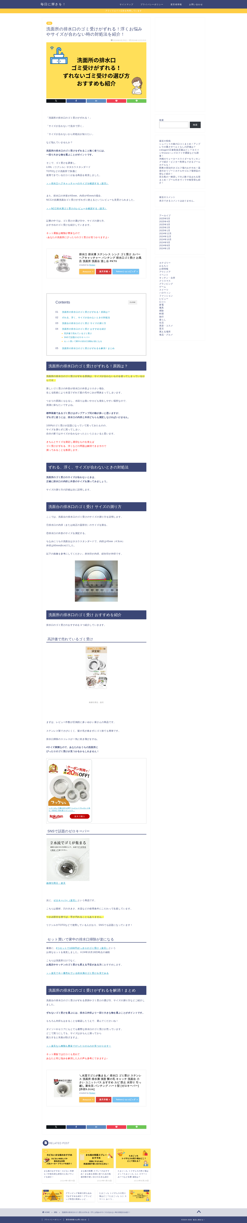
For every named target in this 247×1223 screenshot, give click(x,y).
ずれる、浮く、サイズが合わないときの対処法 (86, 317)
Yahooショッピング (126, 271)
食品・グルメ (166, 334)
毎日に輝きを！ (53, 4)
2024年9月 (164, 242)
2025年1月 (164, 230)
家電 (161, 304)
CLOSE (133, 302)
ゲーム (162, 287)
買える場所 (165, 331)
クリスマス (165, 281)
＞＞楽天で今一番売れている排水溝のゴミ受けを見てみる (77, 973)
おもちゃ (163, 266)
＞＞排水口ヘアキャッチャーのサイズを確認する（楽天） (77, 183)
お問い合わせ (196, 4)
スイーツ (163, 290)
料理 (161, 313)
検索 (161, 120)
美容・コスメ (166, 325)
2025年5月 (164, 218)
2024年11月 (165, 236)
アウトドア (165, 272)
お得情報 (163, 269)
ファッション (166, 295)
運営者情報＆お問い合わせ (76, 1219)
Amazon (87, 271)
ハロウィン (165, 293)
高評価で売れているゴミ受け (78, 333)
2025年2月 (164, 227)
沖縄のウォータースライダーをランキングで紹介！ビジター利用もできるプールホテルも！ (179, 162)
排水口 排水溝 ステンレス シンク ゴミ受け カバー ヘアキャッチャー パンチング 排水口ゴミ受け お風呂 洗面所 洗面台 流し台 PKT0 (110, 258)
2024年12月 (165, 233)
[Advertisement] (180, 64)
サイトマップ (126, 4)
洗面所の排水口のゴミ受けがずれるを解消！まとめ (88, 348)
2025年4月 (164, 221)
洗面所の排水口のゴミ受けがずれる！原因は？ (86, 312)
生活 (161, 322)
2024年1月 (164, 248)
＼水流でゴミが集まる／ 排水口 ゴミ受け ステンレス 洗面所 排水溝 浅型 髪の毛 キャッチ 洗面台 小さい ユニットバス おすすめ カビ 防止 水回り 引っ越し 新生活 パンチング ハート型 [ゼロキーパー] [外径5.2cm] (110, 1082)
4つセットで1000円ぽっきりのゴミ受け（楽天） (82, 948)
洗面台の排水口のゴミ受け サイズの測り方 (84, 323)
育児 (161, 328)
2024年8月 (164, 245)
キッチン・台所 (167, 278)
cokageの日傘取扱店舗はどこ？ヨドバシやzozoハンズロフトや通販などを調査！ (179, 153)
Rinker (92, 265)
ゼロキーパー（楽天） (65, 900)
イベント (163, 275)
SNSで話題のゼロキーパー (77, 337)
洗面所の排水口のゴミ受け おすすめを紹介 (84, 329)
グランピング (166, 284)
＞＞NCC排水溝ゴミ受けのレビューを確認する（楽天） (76, 208)
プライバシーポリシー (152, 4)
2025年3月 (164, 224)
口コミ (162, 301)
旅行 (161, 316)
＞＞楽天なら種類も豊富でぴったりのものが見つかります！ (78, 1046)
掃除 (49, 23)
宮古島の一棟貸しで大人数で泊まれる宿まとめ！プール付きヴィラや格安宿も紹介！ (179, 180)
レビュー (163, 298)
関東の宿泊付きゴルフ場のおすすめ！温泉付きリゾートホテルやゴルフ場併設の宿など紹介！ (179, 171)
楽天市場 (103, 271)
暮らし (162, 319)
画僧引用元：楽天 (96, 702)
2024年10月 (165, 239)
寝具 (161, 307)
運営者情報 (176, 4)
